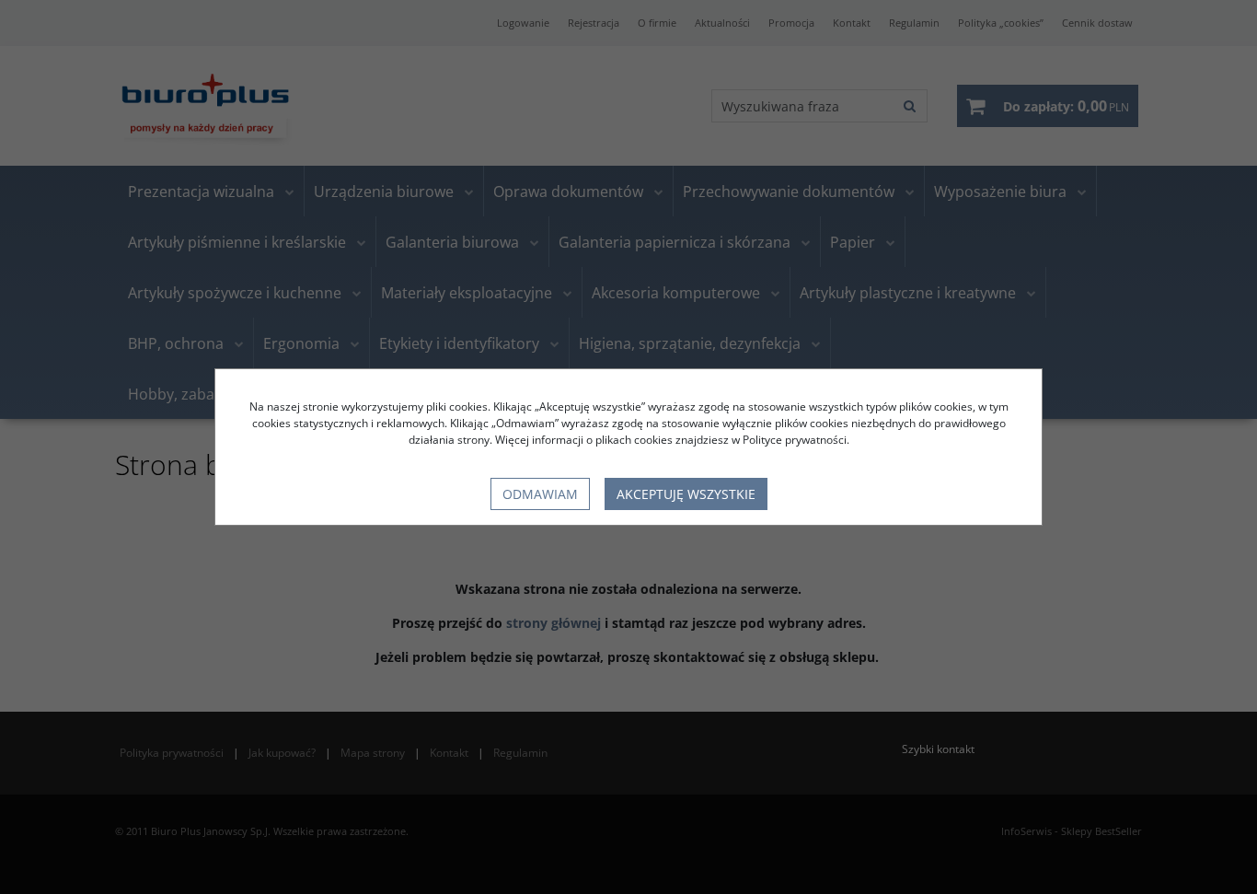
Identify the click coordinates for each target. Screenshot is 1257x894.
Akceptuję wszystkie (686, 494)
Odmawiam (540, 494)
